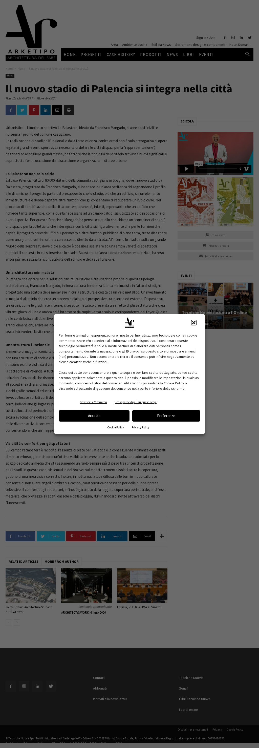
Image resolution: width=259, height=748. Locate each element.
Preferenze (166, 415)
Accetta (94, 415)
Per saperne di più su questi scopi (136, 402)
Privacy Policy (140, 427)
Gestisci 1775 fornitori (93, 402)
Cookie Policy (115, 427)
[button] (193, 322)
